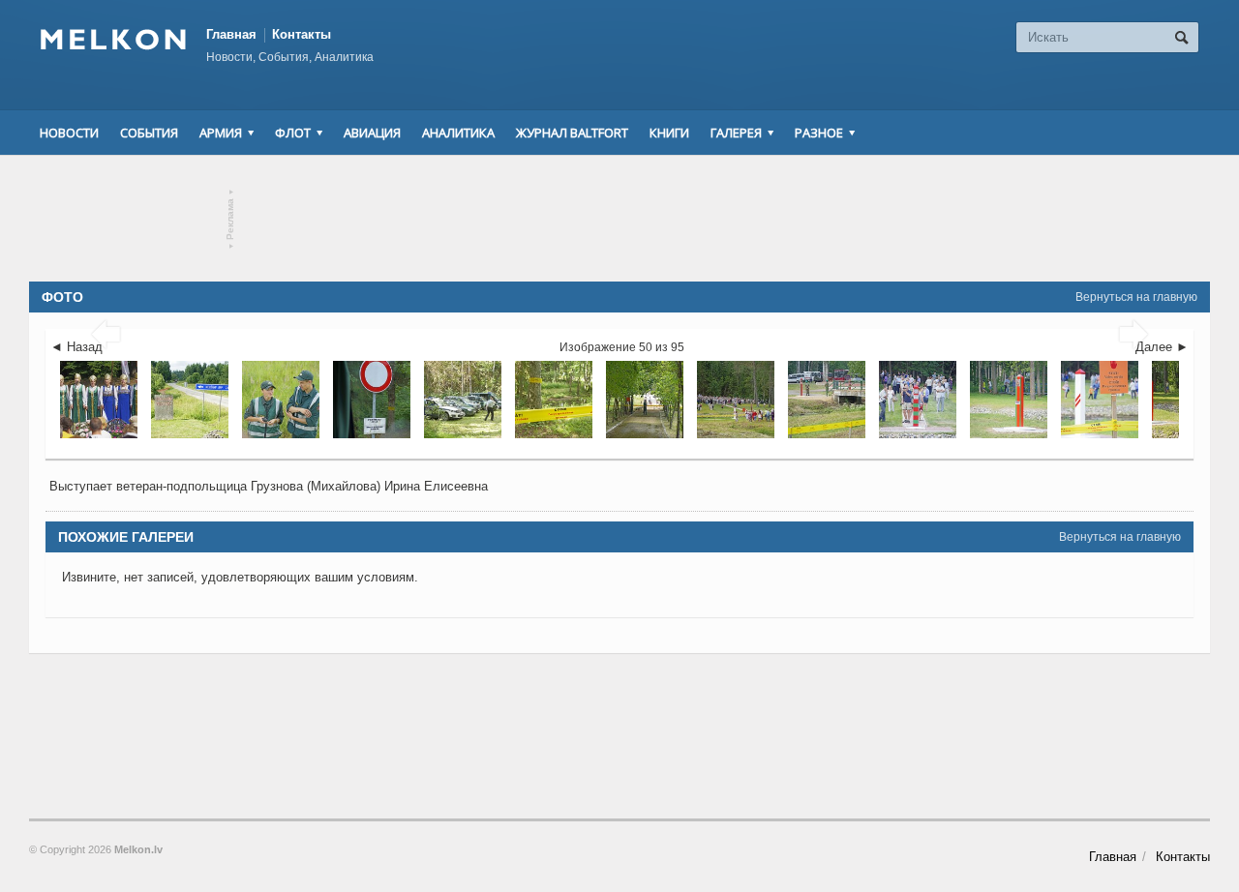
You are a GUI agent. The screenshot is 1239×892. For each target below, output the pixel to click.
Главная (231, 34)
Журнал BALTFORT (572, 132)
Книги (669, 132)
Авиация (372, 132)
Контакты (301, 34)
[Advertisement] (619, 218)
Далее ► (1162, 347)
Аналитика (458, 132)
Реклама (231, 219)
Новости (69, 132)
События (149, 132)
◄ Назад (76, 347)
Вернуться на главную (1136, 297)
